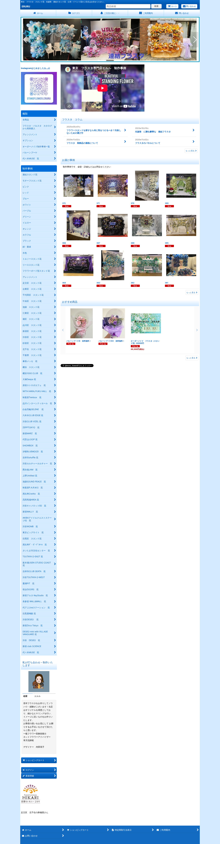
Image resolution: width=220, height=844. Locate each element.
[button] (25, 39)
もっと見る (190, 151)
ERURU (26, 6)
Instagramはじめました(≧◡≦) (35, 68)
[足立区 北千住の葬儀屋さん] (30, 793)
